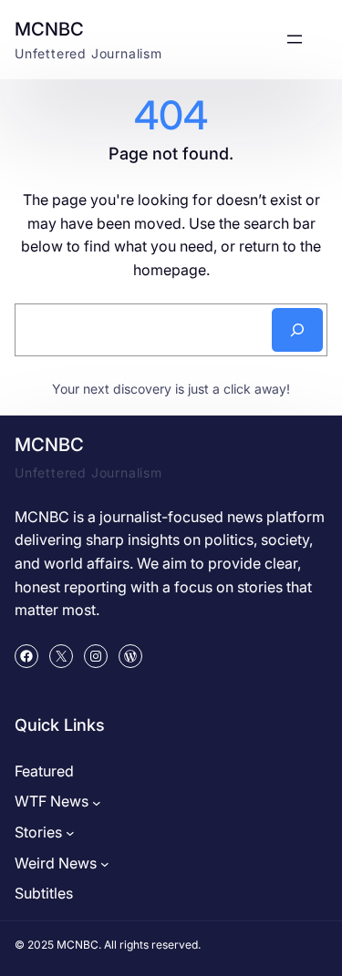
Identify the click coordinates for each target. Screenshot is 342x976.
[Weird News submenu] (104, 863)
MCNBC (49, 29)
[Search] (297, 330)
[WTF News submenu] (96, 801)
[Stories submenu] (70, 832)
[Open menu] (295, 39)
